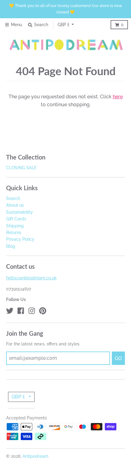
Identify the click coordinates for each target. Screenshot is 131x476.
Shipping (15, 225)
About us (15, 205)
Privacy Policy (20, 239)
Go (118, 358)
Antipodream (35, 456)
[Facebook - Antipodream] (20, 310)
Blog (10, 246)
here (118, 97)
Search (13, 198)
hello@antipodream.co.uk (31, 277)
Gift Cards (16, 218)
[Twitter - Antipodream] (9, 310)
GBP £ (63, 24)
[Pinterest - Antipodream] (42, 310)
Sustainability (19, 212)
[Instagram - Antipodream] (31, 310)
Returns (13, 232)
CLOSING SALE (21, 167)
